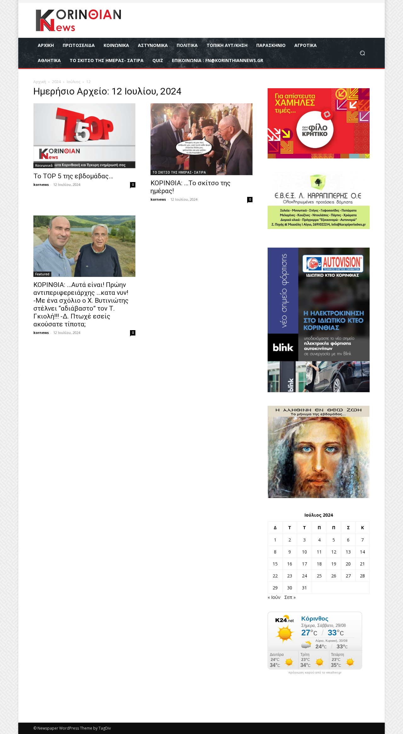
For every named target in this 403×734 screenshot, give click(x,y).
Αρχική (39, 81)
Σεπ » (290, 597)
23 (289, 576)
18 (319, 564)
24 (304, 576)
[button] (362, 53)
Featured (42, 274)
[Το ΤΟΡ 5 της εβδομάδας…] (84, 135)
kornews (41, 184)
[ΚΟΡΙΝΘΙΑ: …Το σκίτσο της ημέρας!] (201, 139)
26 (333, 576)
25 (319, 576)
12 (333, 552)
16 (289, 564)
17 (304, 564)
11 (319, 552)
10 (304, 552)
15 (275, 564)
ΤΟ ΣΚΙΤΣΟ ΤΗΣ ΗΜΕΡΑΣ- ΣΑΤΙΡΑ (179, 172)
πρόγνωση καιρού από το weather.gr (314, 672)
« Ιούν (274, 597)
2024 (56, 81)
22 (275, 576)
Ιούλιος (73, 81)
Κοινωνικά (44, 165)
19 (333, 564)
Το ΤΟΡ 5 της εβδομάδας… (73, 176)
